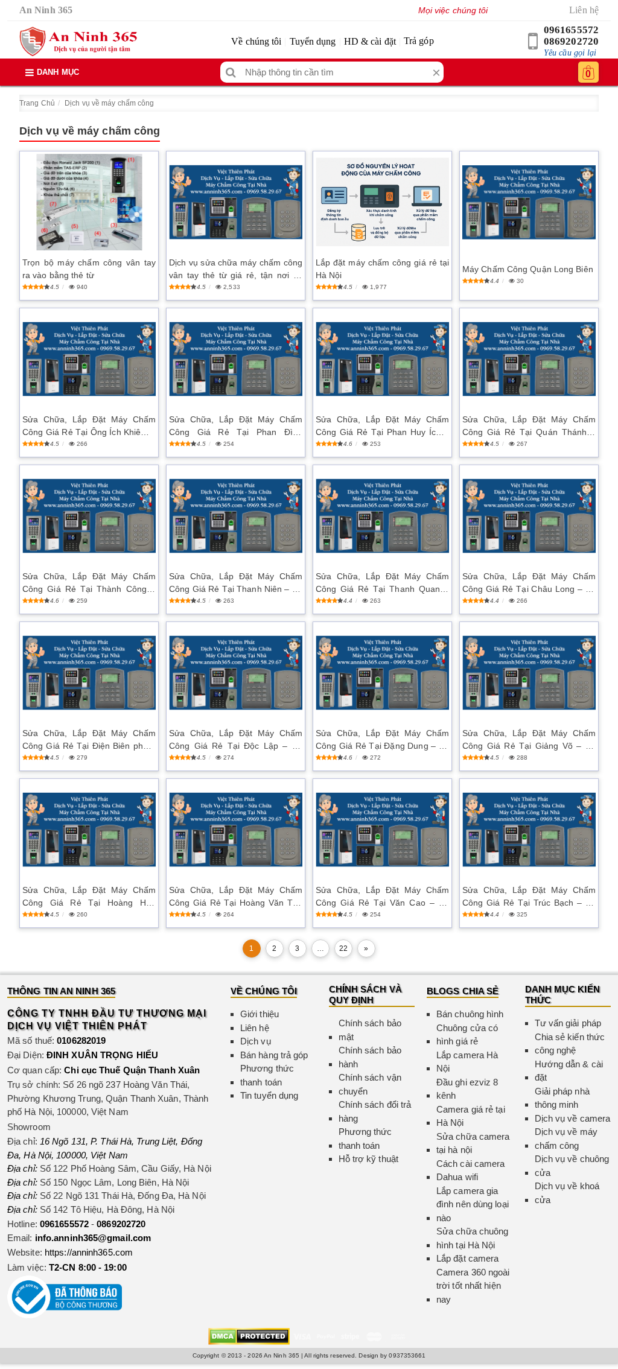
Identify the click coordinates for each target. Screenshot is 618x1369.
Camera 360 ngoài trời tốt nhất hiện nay (473, 1285)
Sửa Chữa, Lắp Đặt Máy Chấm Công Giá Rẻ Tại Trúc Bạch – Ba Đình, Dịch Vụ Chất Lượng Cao (529, 897)
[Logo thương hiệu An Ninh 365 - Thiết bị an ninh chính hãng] (78, 42)
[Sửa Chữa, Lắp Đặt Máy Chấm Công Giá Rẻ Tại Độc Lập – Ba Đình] (235, 673)
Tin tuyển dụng (269, 1095)
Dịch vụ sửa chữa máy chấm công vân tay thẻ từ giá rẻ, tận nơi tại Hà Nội (235, 270)
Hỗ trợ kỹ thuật (369, 1159)
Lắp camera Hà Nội (467, 1062)
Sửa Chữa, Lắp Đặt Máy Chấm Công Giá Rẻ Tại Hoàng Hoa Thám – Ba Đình (89, 897)
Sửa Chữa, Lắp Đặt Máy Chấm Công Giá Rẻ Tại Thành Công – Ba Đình (89, 583)
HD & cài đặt (370, 41)
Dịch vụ (255, 1041)
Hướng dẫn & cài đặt (569, 1071)
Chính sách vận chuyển (370, 1084)
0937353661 (407, 1355)
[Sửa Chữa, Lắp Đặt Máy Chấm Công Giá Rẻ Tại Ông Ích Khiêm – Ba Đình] (89, 359)
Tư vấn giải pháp (568, 1023)
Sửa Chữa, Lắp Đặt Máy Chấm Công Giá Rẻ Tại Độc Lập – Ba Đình (235, 740)
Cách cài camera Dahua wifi (470, 1170)
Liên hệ (584, 10)
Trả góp (419, 41)
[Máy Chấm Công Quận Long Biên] (529, 202)
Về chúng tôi (256, 41)
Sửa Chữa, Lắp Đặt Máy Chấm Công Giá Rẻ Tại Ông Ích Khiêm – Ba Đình (89, 427)
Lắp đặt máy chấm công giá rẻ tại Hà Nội (382, 269)
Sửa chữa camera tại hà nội (473, 1143)
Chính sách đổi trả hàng (375, 1111)
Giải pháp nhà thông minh (562, 1098)
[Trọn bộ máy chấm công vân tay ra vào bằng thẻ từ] (89, 202)
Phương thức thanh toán (267, 1075)
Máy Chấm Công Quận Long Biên (527, 269)
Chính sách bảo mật (370, 1030)
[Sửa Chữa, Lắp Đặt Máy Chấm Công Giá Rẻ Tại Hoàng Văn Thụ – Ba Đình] (235, 830)
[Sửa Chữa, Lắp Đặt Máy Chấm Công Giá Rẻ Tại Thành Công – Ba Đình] (89, 516)
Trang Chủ (37, 103)
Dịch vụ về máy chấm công (109, 103)
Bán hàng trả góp (274, 1055)
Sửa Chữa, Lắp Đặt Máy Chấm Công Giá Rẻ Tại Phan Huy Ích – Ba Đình (382, 427)
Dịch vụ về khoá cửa (567, 1193)
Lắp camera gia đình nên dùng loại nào (472, 1204)
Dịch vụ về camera (573, 1118)
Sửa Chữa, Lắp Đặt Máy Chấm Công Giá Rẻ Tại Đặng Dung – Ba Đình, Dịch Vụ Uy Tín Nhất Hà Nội (382, 740)
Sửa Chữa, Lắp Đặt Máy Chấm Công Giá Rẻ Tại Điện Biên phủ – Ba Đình (89, 740)
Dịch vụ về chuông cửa (572, 1166)
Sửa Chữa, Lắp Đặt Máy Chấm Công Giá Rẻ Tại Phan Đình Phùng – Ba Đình (235, 427)
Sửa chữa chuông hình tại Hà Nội (472, 1238)
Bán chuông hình (470, 1014)
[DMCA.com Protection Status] (249, 1335)
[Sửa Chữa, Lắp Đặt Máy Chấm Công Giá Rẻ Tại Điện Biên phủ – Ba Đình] (89, 673)
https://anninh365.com (89, 1252)
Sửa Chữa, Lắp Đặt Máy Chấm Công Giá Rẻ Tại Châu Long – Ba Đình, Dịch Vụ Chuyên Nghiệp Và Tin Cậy (529, 583)
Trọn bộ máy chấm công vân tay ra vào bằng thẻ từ (89, 269)
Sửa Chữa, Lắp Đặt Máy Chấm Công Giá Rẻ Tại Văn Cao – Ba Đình (382, 897)
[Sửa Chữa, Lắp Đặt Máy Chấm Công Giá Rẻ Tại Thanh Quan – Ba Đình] (382, 516)
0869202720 (571, 41)
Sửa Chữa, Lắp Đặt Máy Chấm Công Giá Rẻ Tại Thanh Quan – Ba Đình (382, 583)
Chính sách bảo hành (370, 1057)
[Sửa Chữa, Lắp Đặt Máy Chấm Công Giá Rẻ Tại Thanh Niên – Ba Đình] (235, 516)
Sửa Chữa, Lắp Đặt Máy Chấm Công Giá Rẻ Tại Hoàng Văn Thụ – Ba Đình (235, 897)
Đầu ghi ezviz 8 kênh (467, 1089)
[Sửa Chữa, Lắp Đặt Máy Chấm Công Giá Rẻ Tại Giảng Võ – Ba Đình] (529, 673)
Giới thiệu (259, 1014)
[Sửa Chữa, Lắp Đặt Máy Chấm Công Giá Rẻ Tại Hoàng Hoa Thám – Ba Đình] (89, 830)
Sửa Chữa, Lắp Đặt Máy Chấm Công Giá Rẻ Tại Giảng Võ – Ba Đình (529, 740)
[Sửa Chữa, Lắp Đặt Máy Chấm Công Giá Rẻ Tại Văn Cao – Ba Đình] (382, 830)
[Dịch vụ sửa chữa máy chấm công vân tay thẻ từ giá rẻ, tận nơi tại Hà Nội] (235, 202)
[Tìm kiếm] (230, 72)
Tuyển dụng (313, 41)
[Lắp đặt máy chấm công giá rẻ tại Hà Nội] (382, 201)
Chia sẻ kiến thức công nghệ (570, 1044)
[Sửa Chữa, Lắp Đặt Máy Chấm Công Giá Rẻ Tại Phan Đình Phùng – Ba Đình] (235, 359)
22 (343, 948)
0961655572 (571, 30)
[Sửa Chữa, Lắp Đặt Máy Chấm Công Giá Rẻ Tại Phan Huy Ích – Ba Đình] (382, 359)
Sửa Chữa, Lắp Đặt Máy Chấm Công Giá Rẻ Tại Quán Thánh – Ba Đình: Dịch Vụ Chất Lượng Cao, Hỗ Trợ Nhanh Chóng (529, 427)
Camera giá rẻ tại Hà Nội (470, 1116)
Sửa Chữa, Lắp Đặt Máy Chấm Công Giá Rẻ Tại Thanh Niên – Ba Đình (235, 583)
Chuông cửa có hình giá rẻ (467, 1035)
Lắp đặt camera (467, 1258)
